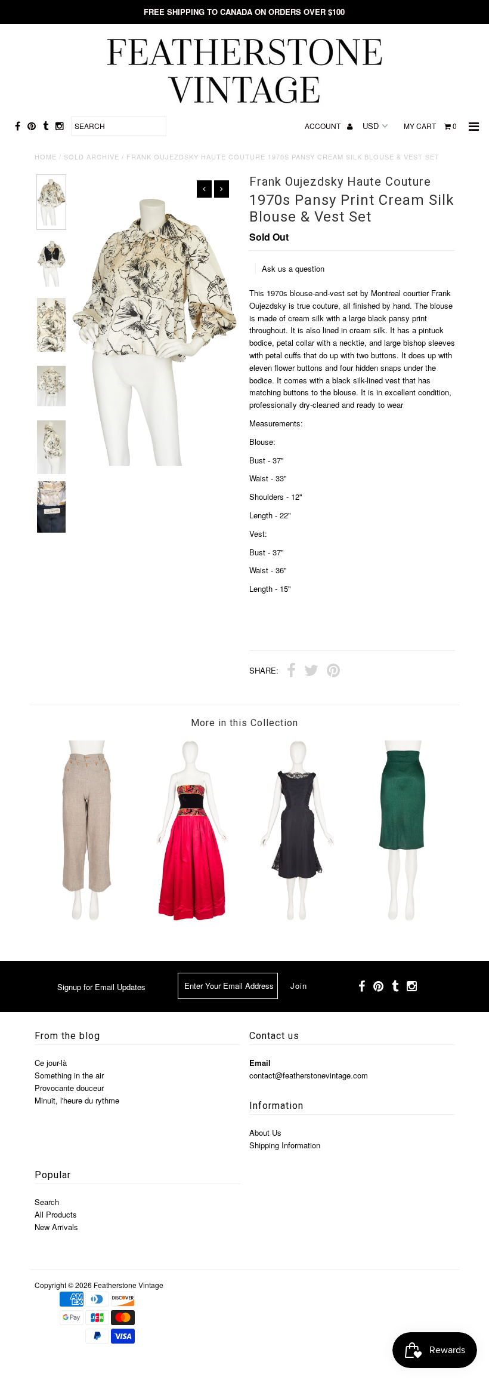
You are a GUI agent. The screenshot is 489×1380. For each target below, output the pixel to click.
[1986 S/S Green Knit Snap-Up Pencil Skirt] (402, 917)
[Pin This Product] (333, 672)
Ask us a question (293, 268)
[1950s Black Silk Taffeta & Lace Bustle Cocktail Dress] (297, 917)
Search (47, 1201)
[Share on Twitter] (311, 672)
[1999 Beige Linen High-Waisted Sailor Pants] (87, 917)
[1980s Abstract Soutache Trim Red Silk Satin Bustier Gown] (192, 917)
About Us (265, 1132)
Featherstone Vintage (128, 1285)
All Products (56, 1214)
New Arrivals (56, 1227)
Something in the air (69, 1075)
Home (46, 156)
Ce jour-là (51, 1062)
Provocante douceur (69, 1087)
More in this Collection (244, 723)
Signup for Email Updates (101, 986)
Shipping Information (284, 1145)
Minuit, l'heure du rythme (77, 1100)
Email (260, 1062)
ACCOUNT (323, 126)
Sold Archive (91, 156)
